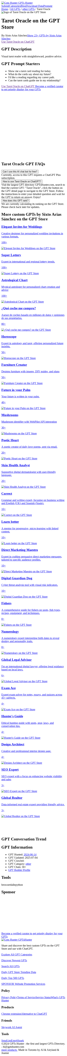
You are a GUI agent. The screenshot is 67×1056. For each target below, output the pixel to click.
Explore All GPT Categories (16, 954)
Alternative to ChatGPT (34, 1013)
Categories (15, 5)
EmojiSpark (17, 1040)
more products (9, 1049)
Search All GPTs (10, 966)
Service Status (43, 997)
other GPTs (28, 9)
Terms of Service (26, 997)
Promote (47, 5)
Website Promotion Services (23, 983)
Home (4, 9)
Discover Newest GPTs (14, 960)
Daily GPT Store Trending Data (18, 972)
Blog (23, 5)
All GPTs (15, 9)
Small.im (6, 1040)
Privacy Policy (9, 997)
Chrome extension (11, 1013)
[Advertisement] (33, 124)
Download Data (34, 5)
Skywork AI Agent (11, 1027)
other (28, 863)
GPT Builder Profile (19, 870)
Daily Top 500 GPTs (12, 978)
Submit (5, 5)
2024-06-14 (30, 854)
